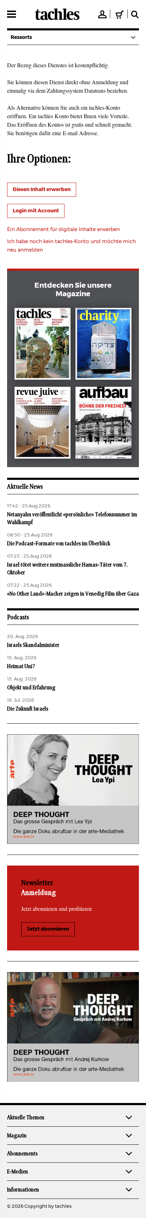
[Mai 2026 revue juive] (43, 424)
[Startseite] (57, 14)
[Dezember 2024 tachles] (43, 345)
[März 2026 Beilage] (103, 345)
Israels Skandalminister (33, 645)
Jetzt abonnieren (48, 929)
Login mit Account (36, 210)
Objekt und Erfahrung (31, 687)
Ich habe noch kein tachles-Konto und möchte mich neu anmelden (71, 246)
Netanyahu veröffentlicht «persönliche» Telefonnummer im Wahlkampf (72, 518)
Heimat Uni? (21, 666)
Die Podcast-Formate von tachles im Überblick (58, 543)
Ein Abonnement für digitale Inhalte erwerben (63, 229)
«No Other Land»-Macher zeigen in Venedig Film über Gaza (73, 594)
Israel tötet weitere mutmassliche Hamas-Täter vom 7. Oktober (67, 568)
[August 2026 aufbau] (103, 424)
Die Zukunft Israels (27, 709)
